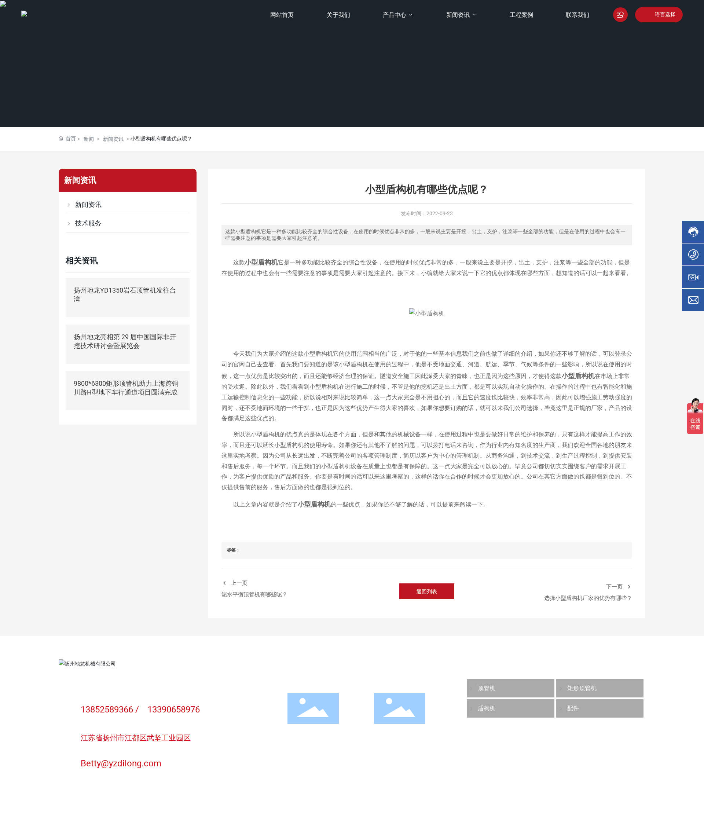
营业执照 (226, 803)
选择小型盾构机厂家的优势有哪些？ (588, 598)
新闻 (89, 139)
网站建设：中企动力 (174, 804)
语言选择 (665, 14)
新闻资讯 (113, 139)
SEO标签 (634, 808)
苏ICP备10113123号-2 (85, 813)
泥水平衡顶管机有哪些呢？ (254, 594)
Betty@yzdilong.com (121, 763)
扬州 (206, 804)
